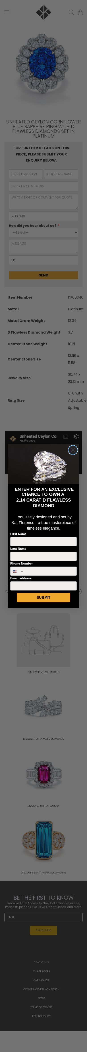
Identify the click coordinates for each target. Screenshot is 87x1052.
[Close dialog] (72, 450)
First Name (18, 534)
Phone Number (21, 563)
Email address (21, 578)
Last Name (18, 548)
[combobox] (17, 571)
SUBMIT (43, 597)
